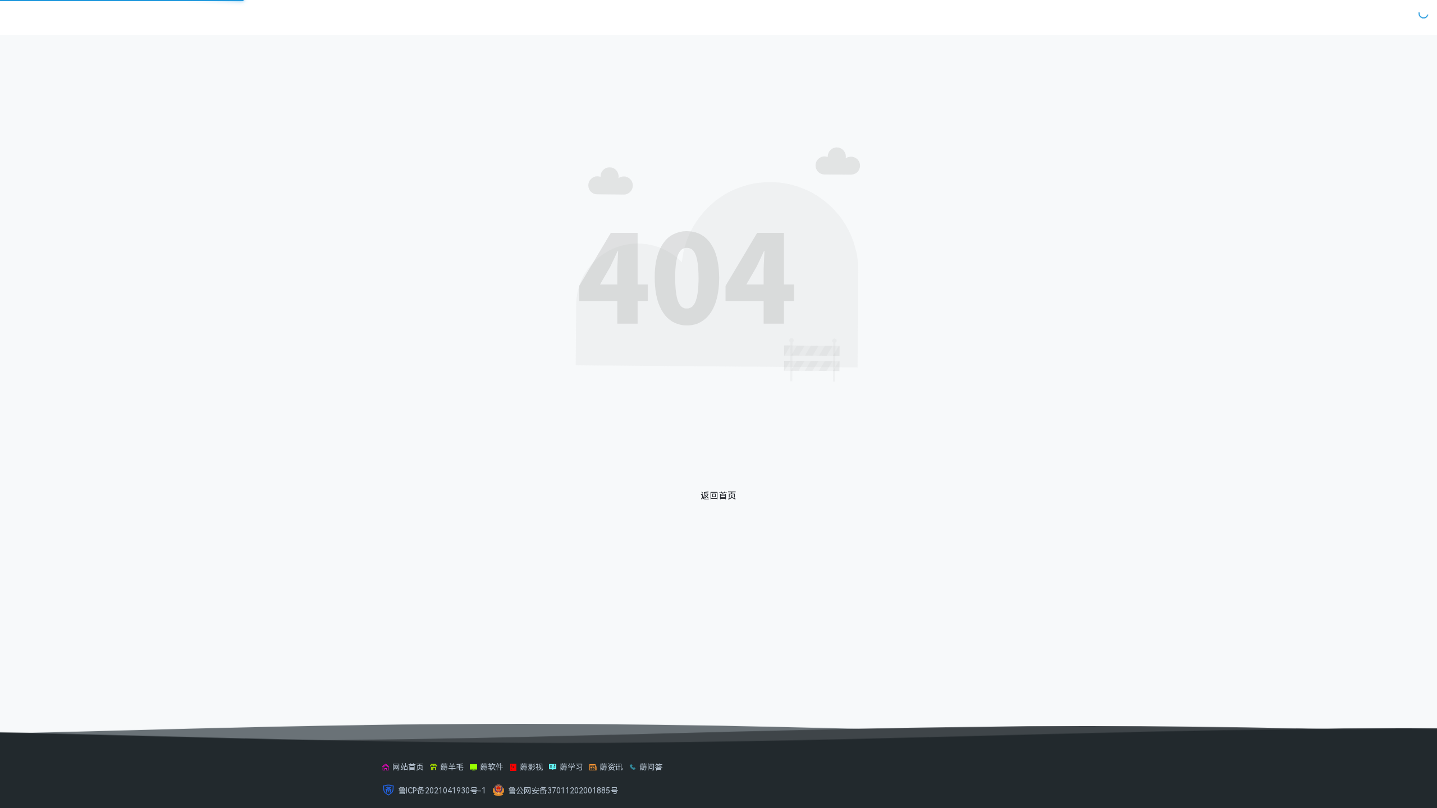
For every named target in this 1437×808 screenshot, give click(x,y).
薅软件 (492, 766)
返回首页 (718, 495)
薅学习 (571, 766)
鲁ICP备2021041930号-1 (442, 790)
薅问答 (651, 766)
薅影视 (531, 766)
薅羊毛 (452, 766)
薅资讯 (611, 766)
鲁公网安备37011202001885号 (563, 790)
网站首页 (408, 766)
